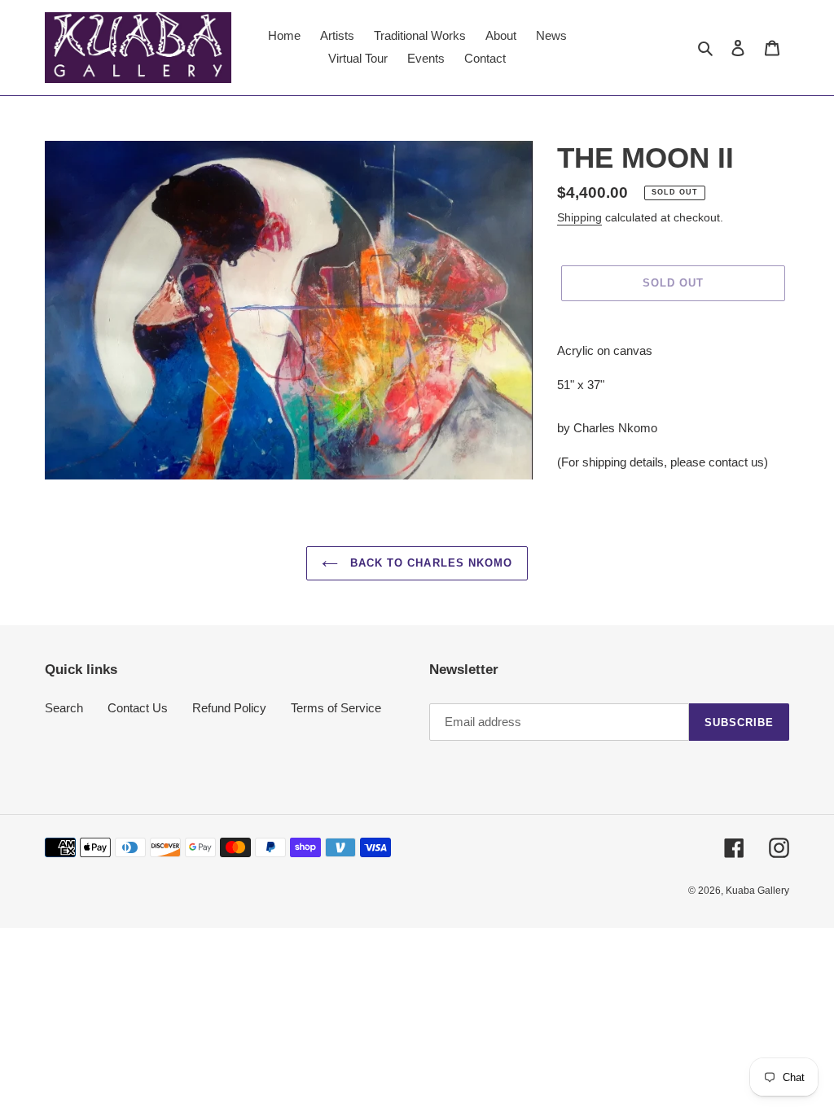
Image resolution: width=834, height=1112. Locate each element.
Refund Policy (229, 708)
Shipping (579, 217)
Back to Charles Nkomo (429, 563)
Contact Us (138, 708)
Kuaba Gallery (757, 890)
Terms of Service (336, 708)
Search (64, 708)
